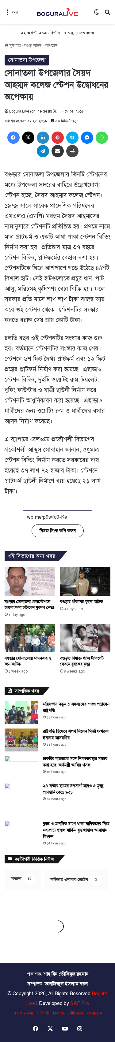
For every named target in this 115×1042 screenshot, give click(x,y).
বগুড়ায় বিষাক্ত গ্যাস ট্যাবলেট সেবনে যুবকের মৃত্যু (82, 661)
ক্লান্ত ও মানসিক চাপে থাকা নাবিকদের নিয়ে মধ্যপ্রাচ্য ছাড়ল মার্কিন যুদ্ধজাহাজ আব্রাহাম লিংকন (76, 830)
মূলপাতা (14, 45)
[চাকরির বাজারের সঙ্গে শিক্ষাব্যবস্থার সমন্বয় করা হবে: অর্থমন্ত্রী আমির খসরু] (21, 767)
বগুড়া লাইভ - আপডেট (40, 45)
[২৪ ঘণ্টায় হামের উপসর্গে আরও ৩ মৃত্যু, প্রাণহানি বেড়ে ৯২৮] (21, 800)
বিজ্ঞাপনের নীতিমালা (68, 1013)
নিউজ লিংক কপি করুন (58, 530)
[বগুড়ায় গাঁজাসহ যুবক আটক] (85, 581)
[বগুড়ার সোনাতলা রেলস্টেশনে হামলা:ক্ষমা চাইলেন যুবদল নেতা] (30, 581)
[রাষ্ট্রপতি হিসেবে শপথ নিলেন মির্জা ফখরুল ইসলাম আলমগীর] (21, 740)
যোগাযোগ (94, 1013)
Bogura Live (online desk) (30, 111)
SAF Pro (79, 1003)
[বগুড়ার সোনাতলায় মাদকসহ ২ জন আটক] (30, 638)
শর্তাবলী (43, 1013)
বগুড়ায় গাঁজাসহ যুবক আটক (81, 601)
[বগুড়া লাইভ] (57, 12)
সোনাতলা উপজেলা (27, 60)
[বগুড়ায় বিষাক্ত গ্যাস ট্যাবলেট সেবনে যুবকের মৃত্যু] (85, 638)
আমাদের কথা (23, 1013)
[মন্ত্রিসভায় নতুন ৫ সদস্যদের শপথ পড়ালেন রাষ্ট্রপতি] (21, 712)
